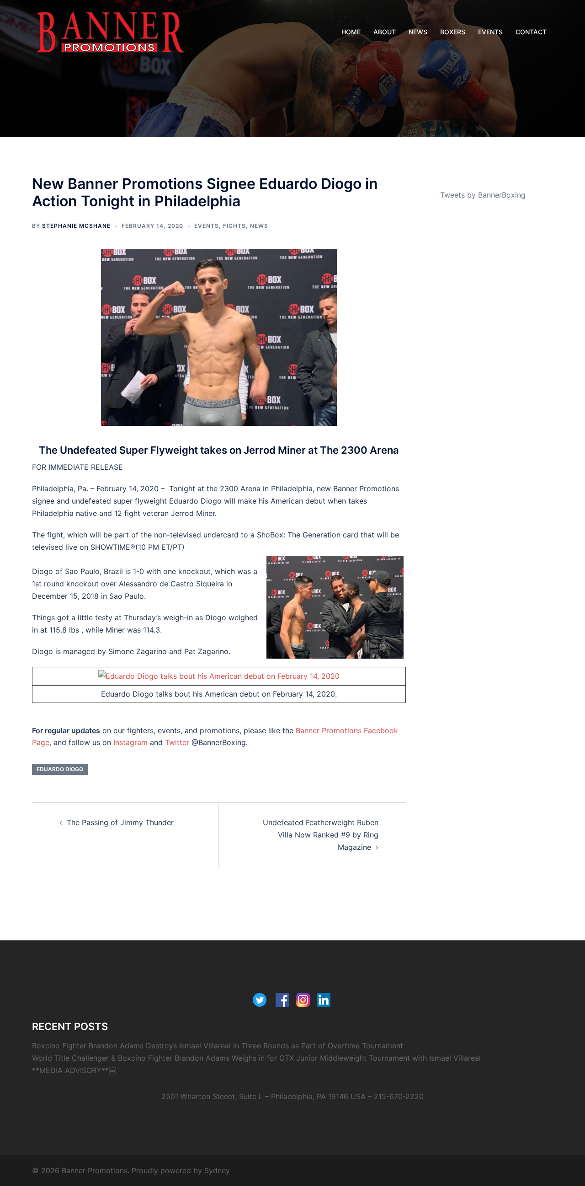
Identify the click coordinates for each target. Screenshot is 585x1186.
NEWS (418, 32)
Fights (234, 225)
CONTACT (531, 32)
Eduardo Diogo (60, 769)
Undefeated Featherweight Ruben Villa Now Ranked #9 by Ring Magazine (320, 835)
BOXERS (452, 32)
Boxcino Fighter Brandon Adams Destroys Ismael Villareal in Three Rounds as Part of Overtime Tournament (217, 1045)
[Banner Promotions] (110, 31)
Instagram (130, 742)
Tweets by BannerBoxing (483, 194)
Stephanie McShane (76, 225)
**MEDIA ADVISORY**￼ (74, 1070)
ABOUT (384, 32)
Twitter (177, 742)
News (259, 225)
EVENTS (490, 32)
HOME (351, 32)
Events (206, 225)
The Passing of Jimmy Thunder (120, 822)
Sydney (217, 1170)
